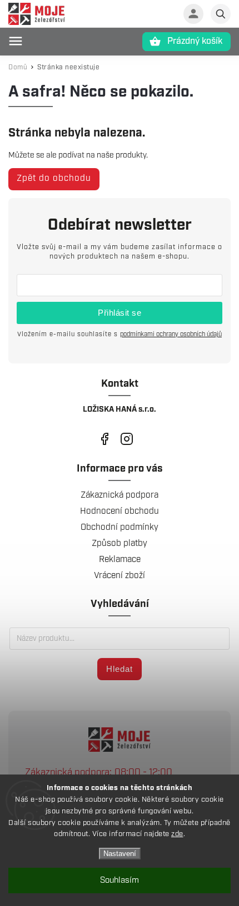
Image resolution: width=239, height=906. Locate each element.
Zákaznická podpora (119, 495)
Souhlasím (119, 880)
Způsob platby (119, 543)
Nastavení (119, 853)
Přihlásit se (119, 312)
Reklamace (120, 559)
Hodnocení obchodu (119, 511)
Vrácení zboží (119, 575)
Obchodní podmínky (119, 527)
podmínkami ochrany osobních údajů (171, 334)
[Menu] (15, 41)
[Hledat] (221, 14)
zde (177, 834)
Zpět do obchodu (54, 178)
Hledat (119, 669)
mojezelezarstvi (104, 439)
